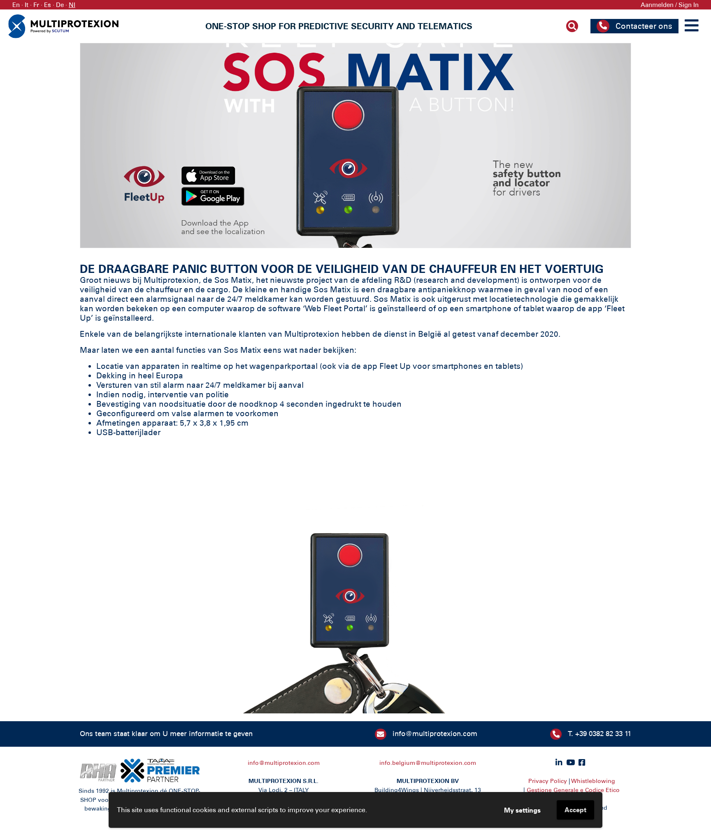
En (16, 5)
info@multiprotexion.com (435, 733)
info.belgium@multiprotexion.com (427, 762)
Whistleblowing (593, 781)
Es (47, 5)
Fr (36, 5)
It (26, 5)
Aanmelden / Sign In (670, 5)
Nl (72, 5)
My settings (522, 810)
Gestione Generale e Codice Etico (573, 790)
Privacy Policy (547, 781)
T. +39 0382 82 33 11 (599, 733)
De (60, 5)
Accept (575, 810)
